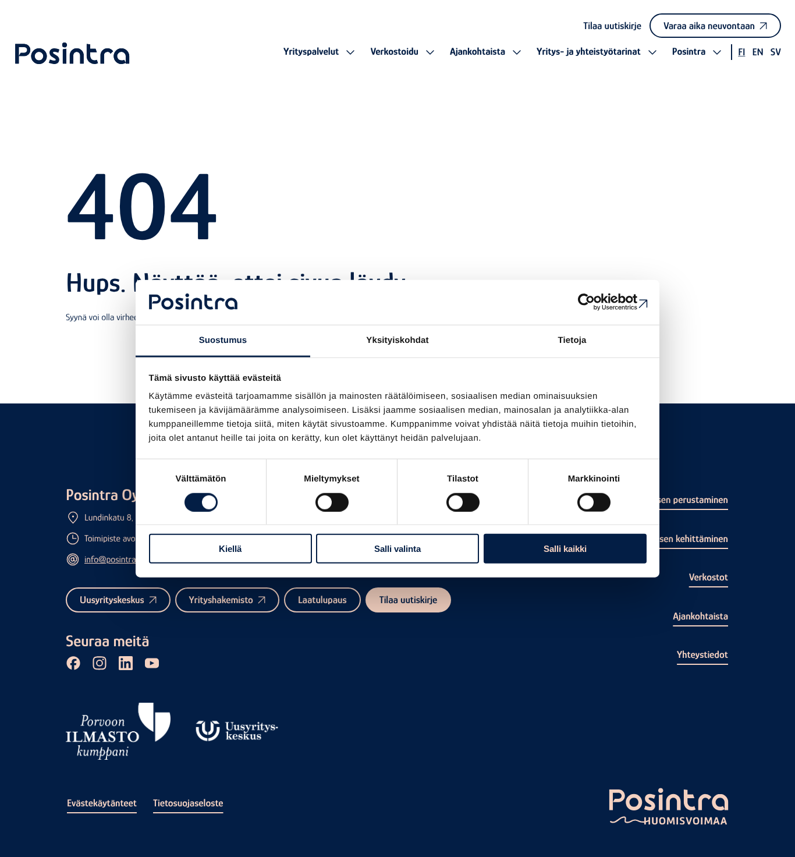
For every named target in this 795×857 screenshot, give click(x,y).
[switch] (332, 502)
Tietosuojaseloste (188, 803)
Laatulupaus (322, 599)
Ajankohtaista (700, 616)
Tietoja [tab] (572, 340)
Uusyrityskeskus (112, 599)
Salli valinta (397, 549)
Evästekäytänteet (102, 803)
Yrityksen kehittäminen (682, 538)
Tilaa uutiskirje (612, 25)
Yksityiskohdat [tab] (397, 340)
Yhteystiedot (702, 654)
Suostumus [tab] (223, 340)
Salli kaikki (565, 549)
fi (741, 52)
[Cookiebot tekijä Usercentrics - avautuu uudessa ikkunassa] (596, 302)
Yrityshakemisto (221, 599)
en (757, 52)
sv (776, 52)
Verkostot (708, 577)
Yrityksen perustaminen (680, 499)
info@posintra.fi (113, 559)
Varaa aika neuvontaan (709, 25)
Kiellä (230, 549)
